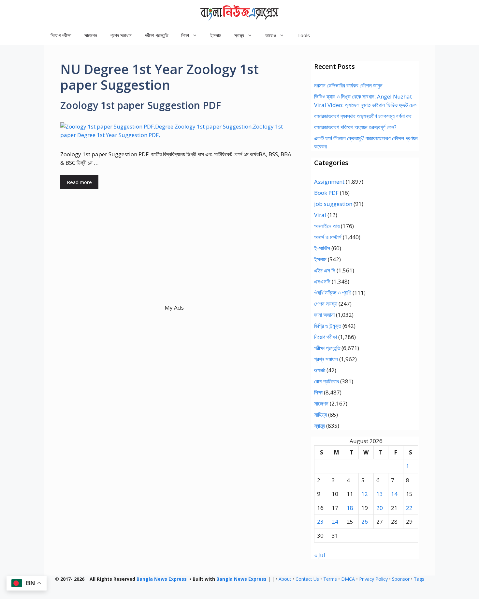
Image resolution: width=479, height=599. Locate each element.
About (285, 579)
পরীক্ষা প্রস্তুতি (156, 35)
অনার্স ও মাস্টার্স (327, 237)
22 (409, 508)
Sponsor (401, 579)
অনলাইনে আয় (327, 226)
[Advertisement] (174, 257)
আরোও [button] (270, 35)
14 (394, 494)
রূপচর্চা (319, 370)
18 (350, 508)
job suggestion (333, 203)
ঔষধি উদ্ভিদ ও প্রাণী (332, 292)
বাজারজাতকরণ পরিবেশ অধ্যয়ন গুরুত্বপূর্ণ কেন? (355, 127)
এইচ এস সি (324, 270)
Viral (320, 215)
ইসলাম (215, 35)
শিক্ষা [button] (185, 35)
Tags (419, 579)
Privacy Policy (373, 579)
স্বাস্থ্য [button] (239, 35)
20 (379, 508)
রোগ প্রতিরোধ (326, 381)
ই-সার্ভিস (322, 248)
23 (320, 521)
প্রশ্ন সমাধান (121, 35)
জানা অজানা (324, 314)
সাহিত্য (320, 414)
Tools (303, 35)
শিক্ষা (318, 392)
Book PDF (326, 192)
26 (364, 521)
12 (364, 494)
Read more (79, 182)
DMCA (348, 579)
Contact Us (307, 579)
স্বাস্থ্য (319, 425)
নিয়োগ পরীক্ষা (61, 35)
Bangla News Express (162, 579)
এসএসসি (322, 281)
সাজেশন (90, 35)
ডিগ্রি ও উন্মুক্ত (327, 326)
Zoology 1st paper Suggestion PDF (140, 105)
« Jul (319, 555)
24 (335, 521)
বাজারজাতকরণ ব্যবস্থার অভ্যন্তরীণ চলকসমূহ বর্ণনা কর (363, 116)
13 (379, 494)
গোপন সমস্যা (325, 303)
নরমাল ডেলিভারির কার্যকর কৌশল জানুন (348, 85)
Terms (330, 579)
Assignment (329, 181)
